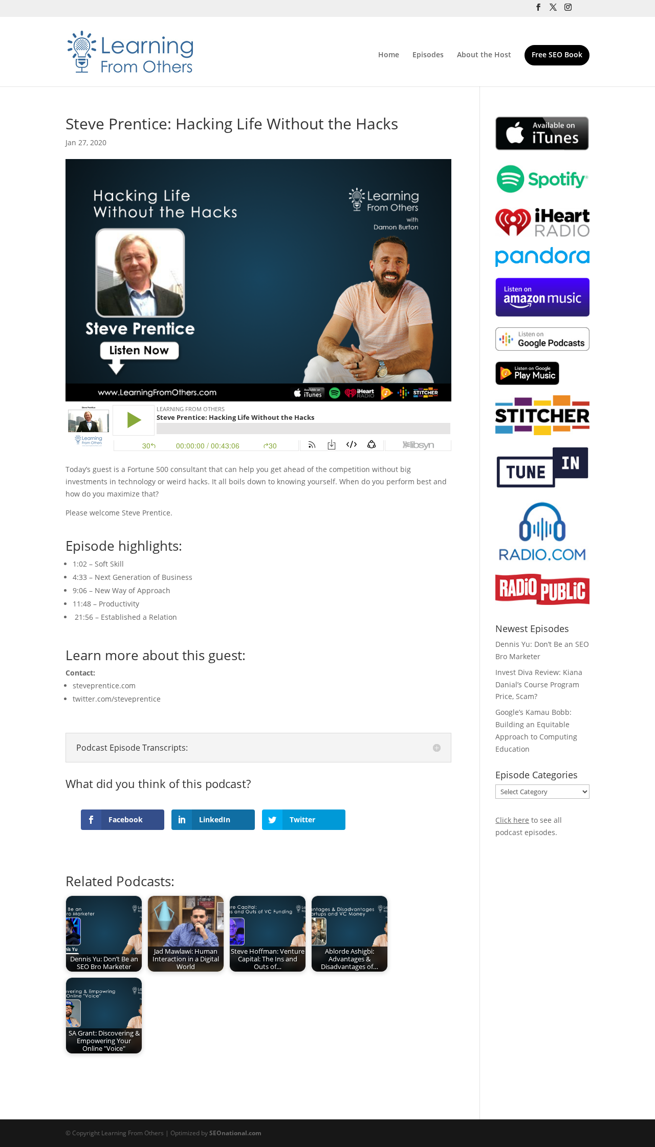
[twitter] (553, 10)
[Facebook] (538, 10)
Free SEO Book (557, 55)
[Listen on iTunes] (542, 148)
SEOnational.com (235, 1133)
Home (388, 55)
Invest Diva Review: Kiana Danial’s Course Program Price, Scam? (538, 684)
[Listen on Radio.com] (542, 560)
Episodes (428, 55)
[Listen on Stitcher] (542, 432)
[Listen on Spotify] (542, 193)
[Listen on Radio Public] (542, 602)
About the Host (484, 55)
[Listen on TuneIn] (542, 486)
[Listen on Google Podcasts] (542, 348)
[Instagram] (568, 10)
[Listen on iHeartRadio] (542, 234)
